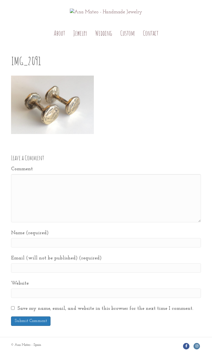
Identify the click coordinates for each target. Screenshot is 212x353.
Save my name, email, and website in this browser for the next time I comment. (105, 308)
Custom (127, 33)
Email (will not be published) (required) (56, 258)
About (59, 33)
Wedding (103, 33)
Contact (150, 33)
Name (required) (30, 233)
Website (20, 283)
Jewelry (80, 33)
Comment (22, 169)
